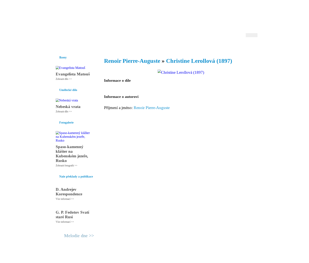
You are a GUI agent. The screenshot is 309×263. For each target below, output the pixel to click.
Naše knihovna (229, 46)
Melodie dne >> (79, 235)
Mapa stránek (130, 257)
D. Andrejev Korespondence (69, 191)
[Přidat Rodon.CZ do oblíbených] (253, 46)
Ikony (67, 46)
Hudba (131, 46)
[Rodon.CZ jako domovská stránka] (247, 46)
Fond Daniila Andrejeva (240, 9)
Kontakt (145, 257)
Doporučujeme (205, 46)
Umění (101, 46)
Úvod (55, 46)
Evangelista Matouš (73, 74)
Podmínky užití (111, 257)
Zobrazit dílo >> (64, 79)
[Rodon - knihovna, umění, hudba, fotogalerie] (78, 20)
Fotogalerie (148, 46)
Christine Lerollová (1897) (199, 61)
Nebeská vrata (68, 106)
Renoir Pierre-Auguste (132, 61)
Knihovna (116, 46)
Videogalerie (168, 46)
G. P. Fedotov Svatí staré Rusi (72, 214)
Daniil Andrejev (203, 9)
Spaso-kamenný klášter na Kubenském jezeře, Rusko (72, 154)
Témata (186, 46)
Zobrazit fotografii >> (66, 165)
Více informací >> (65, 198)
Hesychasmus (83, 46)
